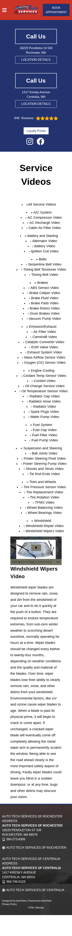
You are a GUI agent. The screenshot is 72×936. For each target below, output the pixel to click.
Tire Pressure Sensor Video (45, 487)
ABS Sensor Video (44, 288)
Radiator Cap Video (45, 396)
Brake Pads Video (45, 303)
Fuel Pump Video (44, 440)
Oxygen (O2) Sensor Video (44, 362)
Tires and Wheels (42, 482)
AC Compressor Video (44, 217)
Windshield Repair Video (45, 526)
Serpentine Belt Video (44, 264)
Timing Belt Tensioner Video (44, 269)
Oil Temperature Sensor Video (45, 391)
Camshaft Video (44, 337)
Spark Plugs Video (45, 412)
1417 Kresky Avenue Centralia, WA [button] (36, 94)
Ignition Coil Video (45, 251)
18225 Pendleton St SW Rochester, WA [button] (36, 50)
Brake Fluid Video (44, 298)
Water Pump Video (44, 417)
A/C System (42, 212)
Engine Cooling (42, 370)
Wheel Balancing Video (45, 507)
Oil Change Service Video (45, 386)
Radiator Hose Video (45, 401)
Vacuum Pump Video (45, 319)
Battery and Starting (42, 236)
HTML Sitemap (36, 907)
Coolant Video (44, 381)
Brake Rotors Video (45, 308)
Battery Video (44, 246)
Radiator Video (44, 406)
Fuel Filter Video (44, 435)
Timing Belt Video (44, 275)
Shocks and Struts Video (45, 469)
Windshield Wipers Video (45, 531)
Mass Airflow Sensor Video (44, 357)
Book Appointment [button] (56, 10)
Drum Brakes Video (45, 313)
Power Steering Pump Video (44, 464)
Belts (42, 259)
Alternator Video (44, 241)
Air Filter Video (44, 332)
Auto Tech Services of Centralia (35, 890)
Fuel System (42, 425)
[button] (30, 141)
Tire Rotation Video (44, 497)
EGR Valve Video (44, 347)
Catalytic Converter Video (44, 342)
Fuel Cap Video (45, 430)
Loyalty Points (36, 130)
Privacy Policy (9, 904)
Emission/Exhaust (42, 326)
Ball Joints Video (44, 453)
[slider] (35, 562)
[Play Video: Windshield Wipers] (36, 548)
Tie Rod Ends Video (44, 474)
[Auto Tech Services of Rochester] (25, 10)
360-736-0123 (15, 881)
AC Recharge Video (44, 223)
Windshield (42, 521)
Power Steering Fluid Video (45, 458)
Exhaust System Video (44, 352)
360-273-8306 (15, 839)
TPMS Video (44, 502)
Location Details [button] (35, 59)
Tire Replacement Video (44, 492)
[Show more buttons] (58, 562)
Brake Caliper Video (44, 293)
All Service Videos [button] (42, 204)
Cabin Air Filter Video (44, 228)
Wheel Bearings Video (45, 513)
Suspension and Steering (42, 448)
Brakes (42, 283)
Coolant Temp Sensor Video (44, 376)
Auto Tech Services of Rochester (36, 847)
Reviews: (24, 118)
